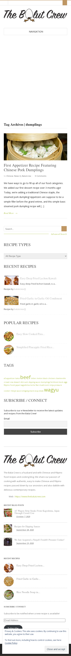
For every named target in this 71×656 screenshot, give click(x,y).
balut (17, 378)
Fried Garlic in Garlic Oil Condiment (41, 298)
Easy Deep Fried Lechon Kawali (38, 278)
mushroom (44, 385)
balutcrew (26, 176)
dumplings (45, 382)
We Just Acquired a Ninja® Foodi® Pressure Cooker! (39, 539)
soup (37, 391)
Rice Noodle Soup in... (28, 592)
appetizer (10, 378)
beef (25, 377)
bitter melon (36, 378)
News (16, 176)
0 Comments (40, 176)
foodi (12, 385)
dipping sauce (34, 382)
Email (7, 418)
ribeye (13, 391)
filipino (7, 385)
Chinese (9, 176)
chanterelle (60, 378)
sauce (19, 391)
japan (17, 385)
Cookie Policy (11, 643)
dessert (17, 382)
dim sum (24, 382)
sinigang (25, 391)
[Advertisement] (35, 72)
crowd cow (8, 382)
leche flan (34, 385)
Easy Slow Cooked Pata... (31, 334)
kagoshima (25, 385)
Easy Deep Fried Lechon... (30, 565)
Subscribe (13, 628)
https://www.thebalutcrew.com (30, 496)
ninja (52, 385)
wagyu (51, 389)
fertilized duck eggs (58, 382)
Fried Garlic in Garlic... (28, 578)
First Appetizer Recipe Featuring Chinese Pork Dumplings (30, 167)
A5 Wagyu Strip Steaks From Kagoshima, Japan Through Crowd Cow (36, 512)
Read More (9, 213)
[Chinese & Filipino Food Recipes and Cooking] (35, 20)
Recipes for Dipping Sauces (27, 526)
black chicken (49, 378)
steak (41, 391)
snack (31, 391)
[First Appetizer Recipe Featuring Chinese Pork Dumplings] (35, 146)
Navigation (36, 31)
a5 (5, 378)
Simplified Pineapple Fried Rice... (35, 347)
